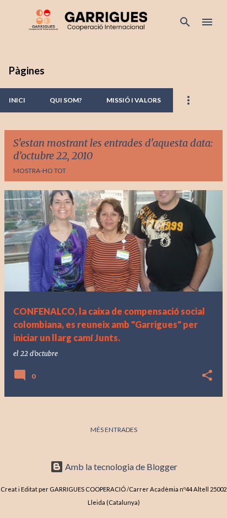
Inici (17, 100)
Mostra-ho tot (39, 170)
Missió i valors (133, 100)
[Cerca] (185, 22)
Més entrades (113, 429)
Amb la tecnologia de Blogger (120, 466)
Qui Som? (66, 100)
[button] (207, 376)
